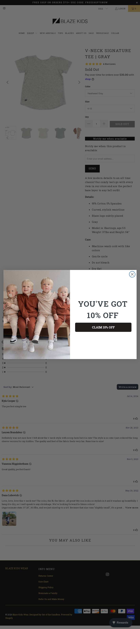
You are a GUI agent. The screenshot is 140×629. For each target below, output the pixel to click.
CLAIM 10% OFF (103, 327)
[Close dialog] (132, 274)
